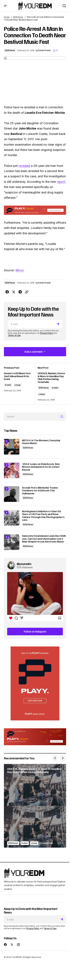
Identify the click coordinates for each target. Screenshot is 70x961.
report (61, 181)
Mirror (19, 270)
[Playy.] (35, 736)
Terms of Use (14, 335)
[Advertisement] (35, 683)
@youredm (24, 564)
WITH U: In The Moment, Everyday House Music (41, 442)
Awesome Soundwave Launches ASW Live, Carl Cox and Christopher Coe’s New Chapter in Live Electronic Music (44, 538)
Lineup (17, 385)
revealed (24, 165)
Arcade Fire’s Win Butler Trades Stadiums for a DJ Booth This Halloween (40, 490)
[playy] (35, 210)
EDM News (18, 17)
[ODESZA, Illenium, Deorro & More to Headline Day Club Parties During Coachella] (50, 383)
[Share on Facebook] (7, 292)
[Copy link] (26, 292)
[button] (5, 6)
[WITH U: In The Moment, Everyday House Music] (11, 447)
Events (8, 385)
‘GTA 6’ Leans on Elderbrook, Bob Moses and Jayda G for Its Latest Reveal (41, 467)
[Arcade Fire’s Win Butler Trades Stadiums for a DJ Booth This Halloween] (11, 494)
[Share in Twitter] (13, 292)
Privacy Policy (46, 333)
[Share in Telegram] (20, 292)
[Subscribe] (58, 324)
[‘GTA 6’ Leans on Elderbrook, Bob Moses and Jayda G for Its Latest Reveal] (11, 470)
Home (7, 17)
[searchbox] (31, 417)
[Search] (62, 416)
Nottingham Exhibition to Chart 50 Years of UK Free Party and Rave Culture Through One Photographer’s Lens (43, 515)
